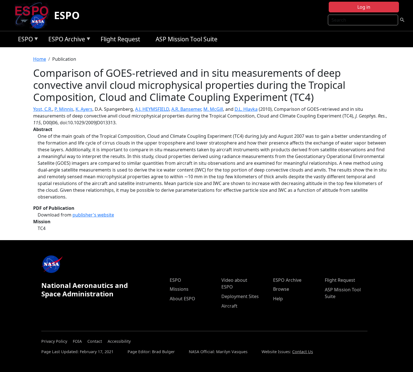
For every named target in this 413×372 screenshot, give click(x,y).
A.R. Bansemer (186, 109)
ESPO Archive (65, 40)
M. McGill (213, 109)
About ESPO (182, 299)
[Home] (34, 15)
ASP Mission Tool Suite (186, 39)
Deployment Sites (240, 296)
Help (278, 299)
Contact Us (302, 351)
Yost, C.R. (42, 109)
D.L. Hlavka (246, 109)
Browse (281, 289)
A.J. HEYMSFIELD (152, 109)
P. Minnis (64, 109)
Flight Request (120, 39)
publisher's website (93, 215)
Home (39, 59)
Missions (179, 289)
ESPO (67, 15)
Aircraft (229, 306)
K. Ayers (84, 109)
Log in (363, 7)
